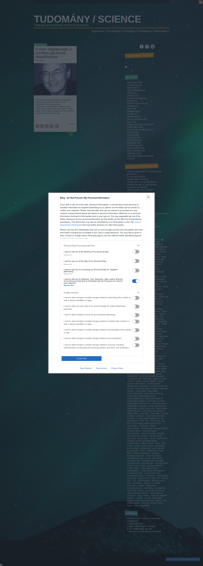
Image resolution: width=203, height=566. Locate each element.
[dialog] (101, 283)
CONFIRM (82, 359)
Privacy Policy (117, 368)
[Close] (149, 198)
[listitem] (101, 245)
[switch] (135, 251)
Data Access (101, 368)
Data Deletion (86, 368)
